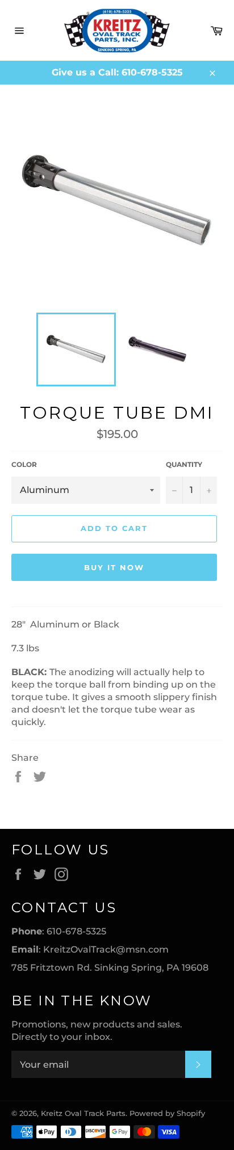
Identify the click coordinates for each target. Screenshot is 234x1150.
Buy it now (114, 567)
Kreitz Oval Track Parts (83, 1113)
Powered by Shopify (167, 1113)
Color (24, 464)
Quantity (184, 464)
